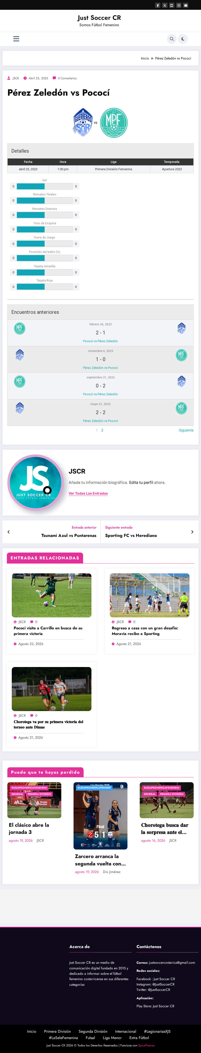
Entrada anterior (84, 527)
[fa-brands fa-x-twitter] (164, 5)
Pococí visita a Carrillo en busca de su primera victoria (48, 630)
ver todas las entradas (88, 493)
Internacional (125, 1035)
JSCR (16, 78)
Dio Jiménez (45, 871)
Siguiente (186, 430)
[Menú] (16, 39)
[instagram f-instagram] (178, 5)
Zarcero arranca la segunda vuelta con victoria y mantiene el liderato (34, 860)
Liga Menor (112, 1042)
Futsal (90, 1042)
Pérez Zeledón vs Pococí (100, 368)
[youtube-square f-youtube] (171, 5)
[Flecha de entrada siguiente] (192, 532)
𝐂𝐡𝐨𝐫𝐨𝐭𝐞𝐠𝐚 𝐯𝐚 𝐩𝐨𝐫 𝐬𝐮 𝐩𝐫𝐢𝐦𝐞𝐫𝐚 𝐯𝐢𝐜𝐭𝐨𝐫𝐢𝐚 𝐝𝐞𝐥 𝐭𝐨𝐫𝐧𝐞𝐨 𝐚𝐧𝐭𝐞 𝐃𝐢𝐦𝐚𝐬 (48, 724)
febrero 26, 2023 (100, 324)
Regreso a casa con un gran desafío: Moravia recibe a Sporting (145, 630)
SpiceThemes (146, 1049)
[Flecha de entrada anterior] (8, 532)
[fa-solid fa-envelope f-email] (185, 5)
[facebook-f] (157, 5)
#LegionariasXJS (157, 1035)
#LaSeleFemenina (63, 1042)
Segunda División (93, 1035)
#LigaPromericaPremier (28, 788)
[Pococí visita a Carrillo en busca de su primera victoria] (51, 594)
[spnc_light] (183, 39)
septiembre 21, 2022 (101, 377)
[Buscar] (172, 39)
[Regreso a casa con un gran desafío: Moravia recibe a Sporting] (149, 594)
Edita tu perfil (141, 482)
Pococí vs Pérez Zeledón (100, 341)
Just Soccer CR (99, 17)
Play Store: (144, 1010)
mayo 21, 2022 (100, 404)
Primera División (105, 794)
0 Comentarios (67, 78)
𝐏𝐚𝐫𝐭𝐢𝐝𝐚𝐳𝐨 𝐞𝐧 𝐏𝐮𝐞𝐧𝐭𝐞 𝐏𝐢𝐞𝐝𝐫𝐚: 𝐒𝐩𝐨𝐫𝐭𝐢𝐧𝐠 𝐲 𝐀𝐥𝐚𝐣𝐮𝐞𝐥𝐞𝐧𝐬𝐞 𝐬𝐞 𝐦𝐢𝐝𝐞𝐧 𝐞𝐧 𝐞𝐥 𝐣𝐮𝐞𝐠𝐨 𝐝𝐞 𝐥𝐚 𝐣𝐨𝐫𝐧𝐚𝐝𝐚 (164, 864)
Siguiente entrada (118, 527)
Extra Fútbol (139, 1042)
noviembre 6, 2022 (100, 351)
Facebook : (145, 983)
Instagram (144, 988)
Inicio (31, 1035)
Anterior (13, 430)
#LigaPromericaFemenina (95, 788)
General (83, 794)
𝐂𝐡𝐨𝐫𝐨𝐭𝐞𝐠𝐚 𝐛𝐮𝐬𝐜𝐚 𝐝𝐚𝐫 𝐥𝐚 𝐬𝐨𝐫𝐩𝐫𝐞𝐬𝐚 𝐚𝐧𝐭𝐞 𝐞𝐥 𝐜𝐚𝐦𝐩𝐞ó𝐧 (98, 829)
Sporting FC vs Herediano (131, 535)
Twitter (141, 993)
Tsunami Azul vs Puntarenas (68, 535)
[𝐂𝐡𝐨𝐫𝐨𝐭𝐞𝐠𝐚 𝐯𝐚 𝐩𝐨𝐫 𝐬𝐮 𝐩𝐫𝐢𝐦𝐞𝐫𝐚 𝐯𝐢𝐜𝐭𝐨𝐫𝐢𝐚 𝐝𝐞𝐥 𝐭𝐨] (51, 688)
